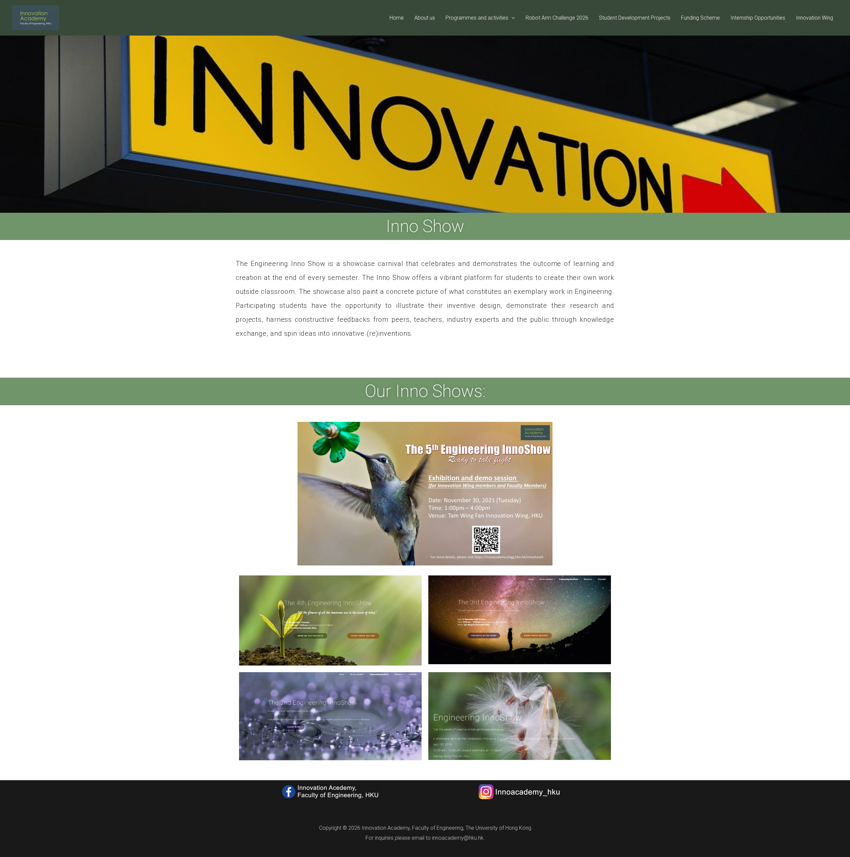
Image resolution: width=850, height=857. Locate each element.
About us (424, 18)
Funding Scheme (700, 18)
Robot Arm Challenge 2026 (557, 18)
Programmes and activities (477, 18)
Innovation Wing (814, 18)
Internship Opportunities (757, 18)
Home (396, 18)
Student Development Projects (634, 18)
